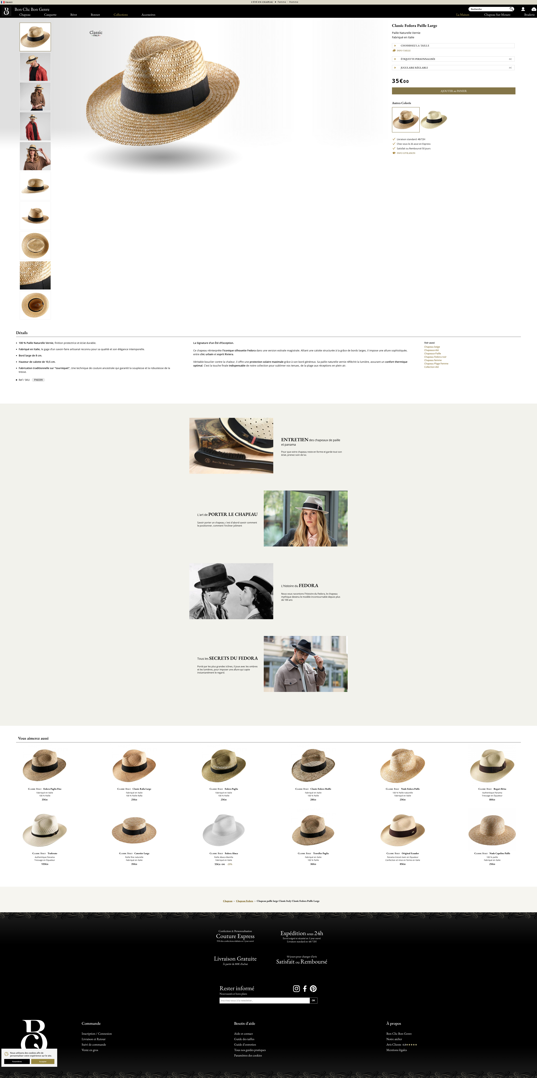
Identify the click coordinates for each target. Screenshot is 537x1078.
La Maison (462, 14)
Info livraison (406, 153)
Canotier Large (134, 853)
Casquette (50, 14)
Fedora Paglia (224, 788)
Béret (73, 14)
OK (313, 1000)
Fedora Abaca (224, 853)
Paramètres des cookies (248, 1055)
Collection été (431, 366)
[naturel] (406, 119)
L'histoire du (299, 585)
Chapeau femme (433, 360)
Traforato (44, 853)
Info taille (404, 50)
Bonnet (95, 14)
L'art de (227, 514)
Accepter (42, 1061)
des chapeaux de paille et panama (310, 441)
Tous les (227, 658)
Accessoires (148, 14)
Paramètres (17, 1061)
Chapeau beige (432, 346)
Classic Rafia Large (134, 788)
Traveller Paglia (313, 853)
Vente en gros (90, 1050)
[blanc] (434, 119)
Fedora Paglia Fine (44, 788)
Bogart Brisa (492, 788)
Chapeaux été (431, 350)
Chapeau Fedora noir (435, 356)
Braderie (529, 14)
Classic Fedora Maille (313, 788)
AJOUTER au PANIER (454, 91)
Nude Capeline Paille (492, 853)
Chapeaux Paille (432, 353)
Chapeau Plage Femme (436, 363)
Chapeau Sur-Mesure (497, 14)
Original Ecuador (403, 853)
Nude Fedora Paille (403, 788)
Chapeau (24, 14)
